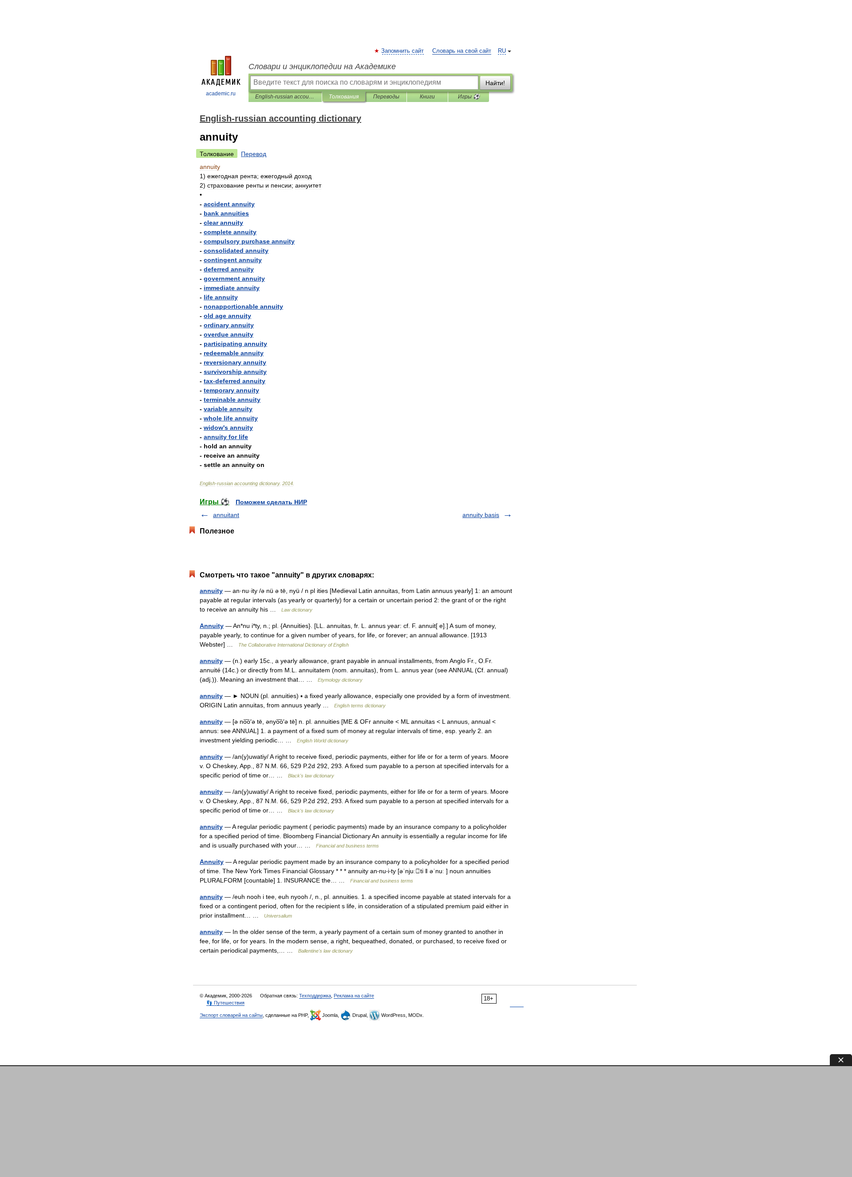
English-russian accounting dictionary (285, 97)
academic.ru (221, 93)
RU (502, 51)
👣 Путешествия (225, 1002)
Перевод (253, 153)
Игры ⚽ (469, 97)
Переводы (386, 97)
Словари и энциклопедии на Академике (322, 66)
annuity (211, 590)
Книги (427, 97)
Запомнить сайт (403, 51)
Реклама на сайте (354, 995)
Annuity (212, 625)
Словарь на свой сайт (461, 51)
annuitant (226, 514)
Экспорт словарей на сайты (231, 1015)
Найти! (495, 82)
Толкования (344, 97)
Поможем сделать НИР (271, 502)
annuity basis (480, 514)
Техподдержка (315, 995)
